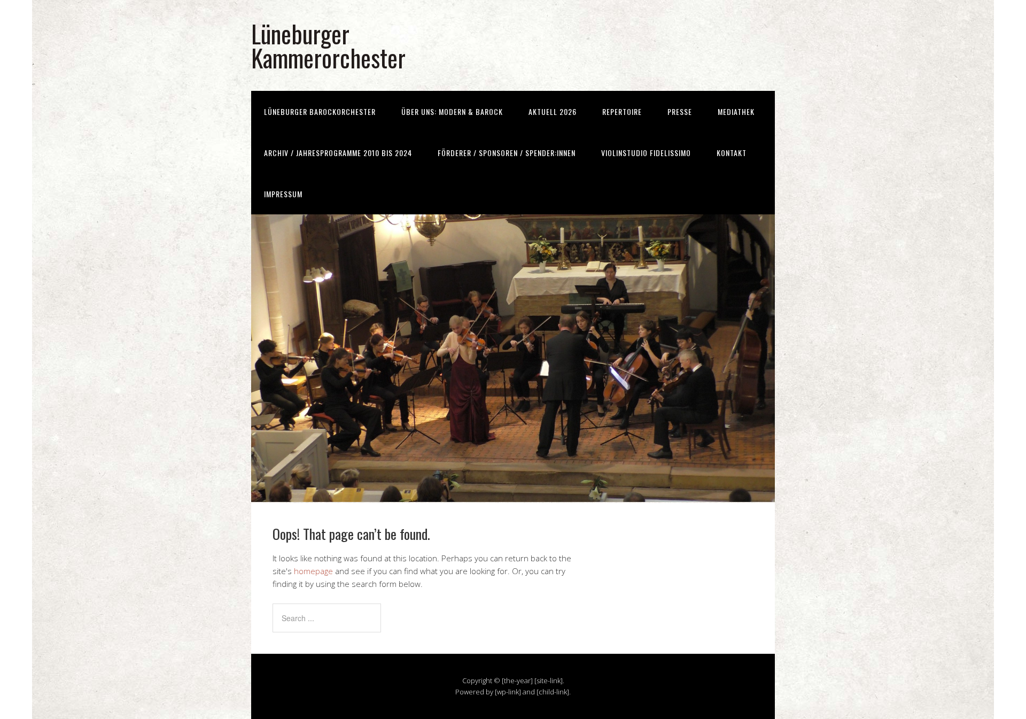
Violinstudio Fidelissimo (646, 152)
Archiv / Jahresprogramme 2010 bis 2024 (338, 152)
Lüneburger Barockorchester (320, 111)
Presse (679, 111)
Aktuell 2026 (552, 111)
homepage (313, 571)
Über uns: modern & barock (452, 111)
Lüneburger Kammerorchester (328, 45)
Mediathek (736, 111)
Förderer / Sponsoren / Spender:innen (507, 152)
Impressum (283, 193)
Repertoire (622, 111)
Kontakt (732, 152)
